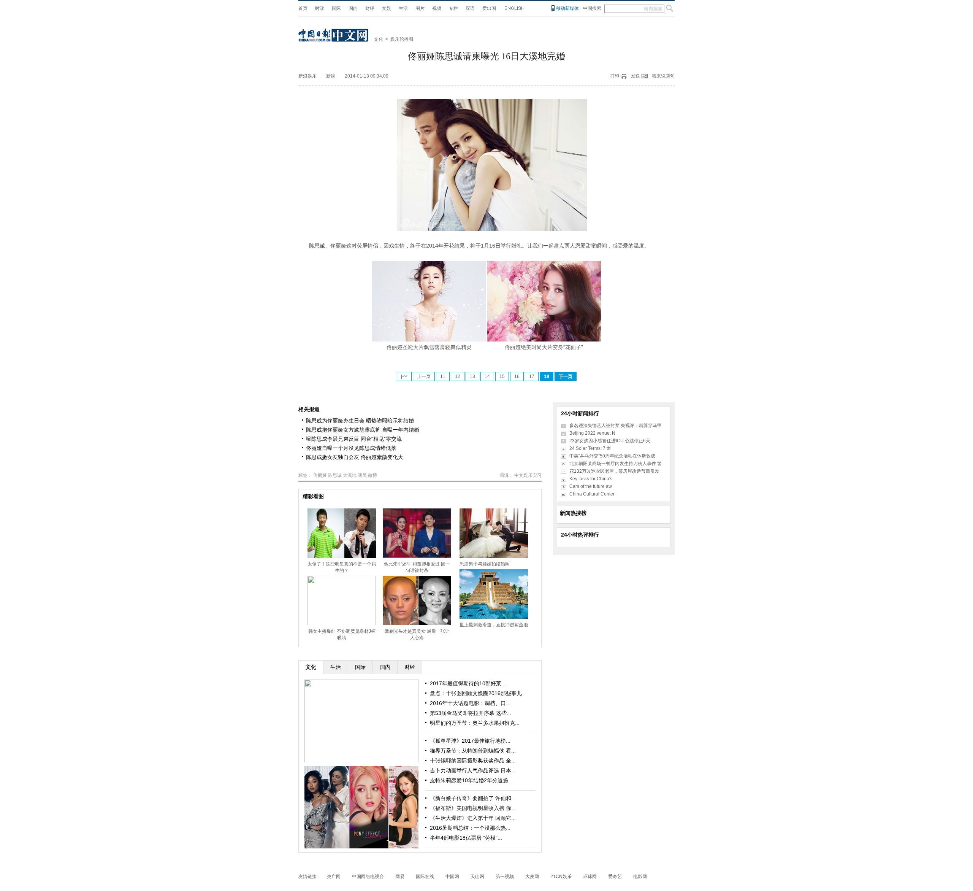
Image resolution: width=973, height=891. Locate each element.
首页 (302, 8)
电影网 (640, 876)
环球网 (590, 876)
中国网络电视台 (368, 876)
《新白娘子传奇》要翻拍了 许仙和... (473, 798)
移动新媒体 (567, 8)
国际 (336, 8)
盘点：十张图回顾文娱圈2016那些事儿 (476, 693)
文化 (378, 39)
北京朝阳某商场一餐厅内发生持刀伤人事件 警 (615, 463)
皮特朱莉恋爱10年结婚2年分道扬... (471, 780)
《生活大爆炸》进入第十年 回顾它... (473, 818)
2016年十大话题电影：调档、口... (470, 703)
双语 (470, 8)
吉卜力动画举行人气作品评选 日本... (473, 770)
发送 (635, 76)
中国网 (452, 876)
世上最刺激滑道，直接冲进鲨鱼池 (494, 624)
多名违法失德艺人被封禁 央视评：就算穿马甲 (615, 425)
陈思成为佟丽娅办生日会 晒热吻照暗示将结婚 (360, 421)
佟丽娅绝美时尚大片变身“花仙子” (544, 347)
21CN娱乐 (561, 876)
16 (517, 376)
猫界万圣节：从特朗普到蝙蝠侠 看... (473, 751)
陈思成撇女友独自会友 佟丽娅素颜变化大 (354, 457)
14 (487, 376)
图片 (420, 8)
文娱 (386, 8)
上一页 (424, 376)
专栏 (453, 8)
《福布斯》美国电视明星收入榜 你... (473, 808)
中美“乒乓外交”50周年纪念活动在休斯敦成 (612, 456)
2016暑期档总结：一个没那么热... (470, 828)
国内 (353, 8)
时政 (319, 8)
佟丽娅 (320, 475)
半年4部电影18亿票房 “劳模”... (466, 838)
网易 (399, 876)
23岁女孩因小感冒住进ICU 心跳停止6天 (609, 440)
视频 (436, 8)
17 (531, 376)
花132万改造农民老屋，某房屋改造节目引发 (614, 471)
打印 (614, 76)
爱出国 (489, 8)
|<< (404, 376)
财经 (369, 8)
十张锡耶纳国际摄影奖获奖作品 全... (473, 761)
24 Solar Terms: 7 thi (590, 448)
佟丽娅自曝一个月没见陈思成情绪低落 (351, 448)
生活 (403, 8)
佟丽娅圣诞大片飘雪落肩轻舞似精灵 (429, 347)
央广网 (334, 876)
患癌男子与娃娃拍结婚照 (485, 564)
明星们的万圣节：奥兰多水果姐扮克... (475, 723)
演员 (362, 475)
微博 (372, 475)
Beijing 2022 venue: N (592, 433)
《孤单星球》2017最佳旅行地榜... (470, 741)
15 (502, 376)
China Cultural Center (592, 494)
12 (457, 376)
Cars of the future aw (590, 486)
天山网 (477, 876)
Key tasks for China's (590, 478)
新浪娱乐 (307, 76)
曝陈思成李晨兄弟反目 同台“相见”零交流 (354, 439)
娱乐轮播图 (401, 39)
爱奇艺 (615, 876)
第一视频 (505, 876)
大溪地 (350, 475)
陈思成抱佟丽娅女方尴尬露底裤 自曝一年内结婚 (362, 430)
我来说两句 (663, 76)
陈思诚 (335, 475)
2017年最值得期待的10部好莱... (468, 683)
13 (472, 376)
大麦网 (532, 876)
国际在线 (425, 876)
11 (442, 376)
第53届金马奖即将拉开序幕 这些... (470, 713)
